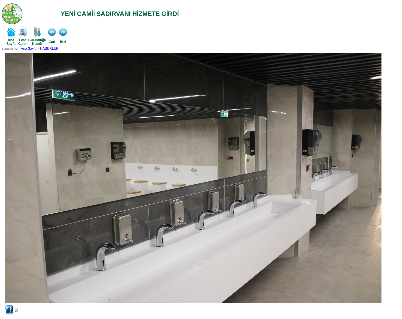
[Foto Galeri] (23, 36)
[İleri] (63, 36)
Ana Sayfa (28, 48)
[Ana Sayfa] (11, 37)
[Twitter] (16, 311)
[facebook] (10, 314)
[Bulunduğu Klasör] (37, 36)
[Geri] (52, 36)
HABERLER (49, 48)
